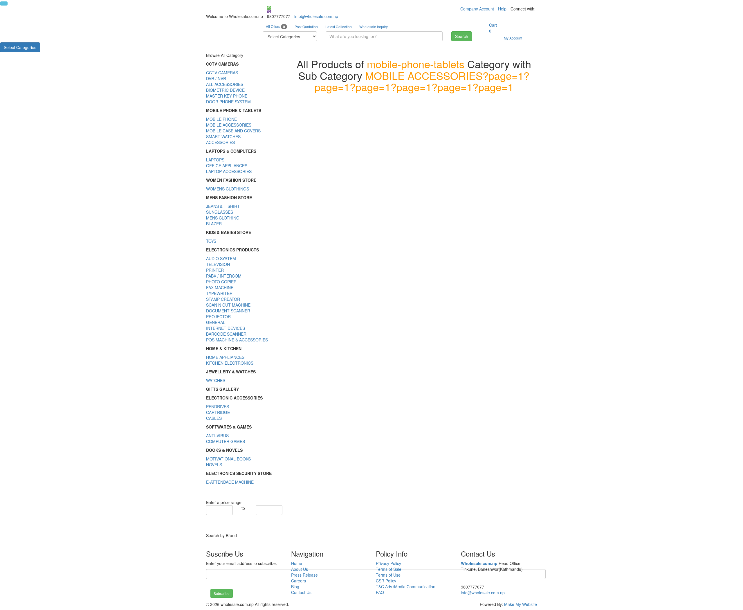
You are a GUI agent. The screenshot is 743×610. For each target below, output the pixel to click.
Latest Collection (338, 26)
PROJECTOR (218, 316)
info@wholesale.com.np (316, 16)
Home (296, 563)
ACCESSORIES (220, 142)
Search (461, 36)
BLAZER (214, 223)
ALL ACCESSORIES (224, 84)
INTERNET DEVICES (225, 328)
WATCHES (215, 380)
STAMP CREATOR (223, 299)
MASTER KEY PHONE (226, 96)
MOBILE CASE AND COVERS (233, 131)
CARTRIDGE (218, 412)
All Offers (275, 26)
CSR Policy (386, 581)
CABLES (214, 418)
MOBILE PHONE (221, 119)
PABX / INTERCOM (223, 276)
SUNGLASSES (219, 212)
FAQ (380, 592)
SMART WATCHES (223, 136)
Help (502, 9)
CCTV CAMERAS (222, 72)
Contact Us (301, 592)
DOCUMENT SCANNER (228, 311)
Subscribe (222, 593)
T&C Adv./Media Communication (405, 586)
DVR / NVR (216, 78)
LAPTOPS (215, 160)
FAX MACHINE (219, 287)
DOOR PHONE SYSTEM (228, 102)
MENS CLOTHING (222, 218)
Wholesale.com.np (479, 563)
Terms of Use (388, 575)
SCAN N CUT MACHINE (228, 305)
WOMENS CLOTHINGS (227, 189)
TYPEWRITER (219, 293)
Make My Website (520, 604)
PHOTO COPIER (221, 282)
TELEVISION (218, 264)
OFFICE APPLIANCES (226, 165)
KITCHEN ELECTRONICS (229, 363)
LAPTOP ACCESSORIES (229, 171)
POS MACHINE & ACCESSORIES (237, 340)
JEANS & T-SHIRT (223, 206)
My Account (513, 37)
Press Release (304, 575)
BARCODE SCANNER (226, 334)
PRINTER (215, 270)
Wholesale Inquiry (373, 26)
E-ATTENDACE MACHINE (230, 482)
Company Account (477, 9)
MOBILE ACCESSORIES (228, 125)
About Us (299, 569)
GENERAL (215, 322)
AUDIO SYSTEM (221, 258)
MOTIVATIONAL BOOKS (228, 459)
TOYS (211, 241)
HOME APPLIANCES (225, 357)
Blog (295, 586)
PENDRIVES (217, 406)
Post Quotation (306, 26)
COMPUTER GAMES (225, 441)
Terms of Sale (388, 569)
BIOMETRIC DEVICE (225, 90)
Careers (298, 581)
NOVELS (214, 464)
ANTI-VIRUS (217, 435)
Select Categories (20, 47)
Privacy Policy (388, 563)
